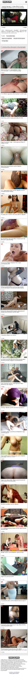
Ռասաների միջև (10, 35)
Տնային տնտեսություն (19, 38)
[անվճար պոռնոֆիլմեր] (7, 2)
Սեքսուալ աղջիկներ (7, 38)
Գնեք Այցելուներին (14, 673)
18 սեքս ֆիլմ (5, 40)
